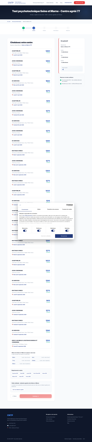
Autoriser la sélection (46, 235)
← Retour (14, 396)
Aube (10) (21, 376)
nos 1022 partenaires (28, 215)
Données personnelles (77, 438)
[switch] (39, 231)
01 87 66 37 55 (68, 2)
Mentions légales (68, 438)
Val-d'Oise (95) (36, 373)
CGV (84, 438)
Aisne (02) (44, 373)
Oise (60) (22, 373)
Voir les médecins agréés (18, 389)
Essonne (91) (15, 373)
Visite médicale (49, 419)
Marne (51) (14, 376)
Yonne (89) (28, 376)
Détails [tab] (38, 209)
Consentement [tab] (25, 209)
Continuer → (36, 396)
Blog (68, 423)
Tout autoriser (64, 235)
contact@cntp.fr (12, 425)
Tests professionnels (50, 421)
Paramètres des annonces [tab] (53, 209)
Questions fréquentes (71, 419)
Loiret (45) (29, 373)
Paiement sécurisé (71, 421)
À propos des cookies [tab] (67, 209)
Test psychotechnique (16, 21)
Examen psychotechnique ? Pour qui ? (75, 417)
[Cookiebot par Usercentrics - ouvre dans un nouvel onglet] (67, 205)
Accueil (8, 21)
